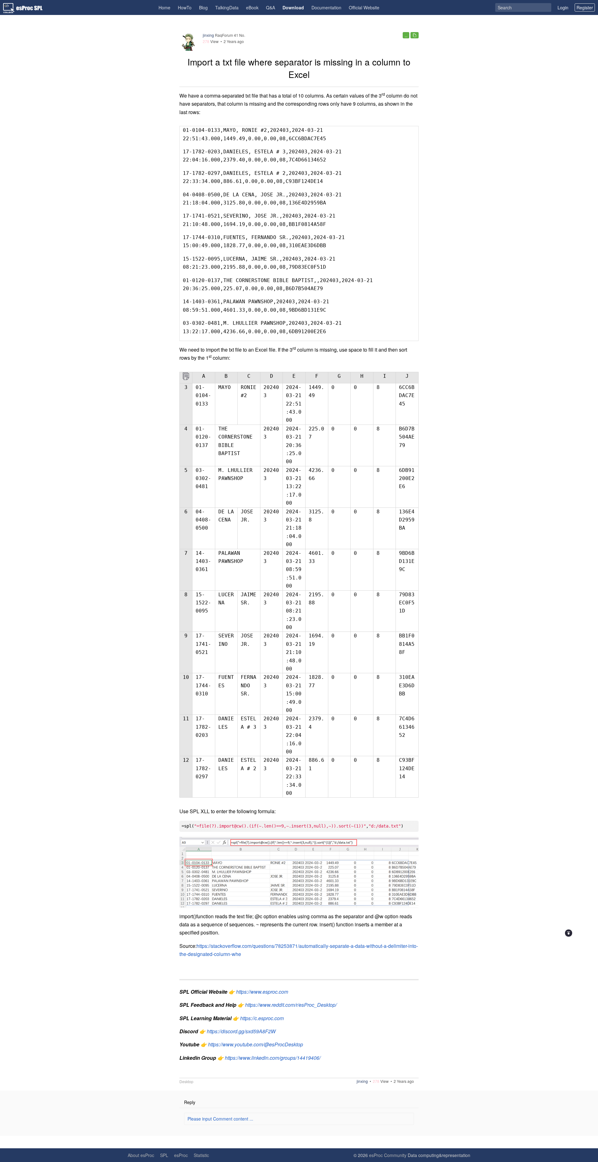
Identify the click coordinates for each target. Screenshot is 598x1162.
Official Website (364, 7)
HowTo (185, 7)
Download (293, 7)
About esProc (141, 1155)
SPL (164, 1155)
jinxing (208, 35)
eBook (252, 7)
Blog (203, 7)
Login (563, 7)
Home (164, 7)
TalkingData (227, 7)
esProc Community (387, 1155)
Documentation (326, 7)
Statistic (201, 1155)
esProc (181, 1155)
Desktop (186, 1081)
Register (585, 7)
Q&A (270, 7)
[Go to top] (568, 933)
